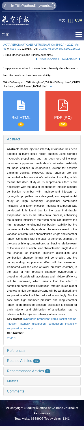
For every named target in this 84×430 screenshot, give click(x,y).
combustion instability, (63, 323)
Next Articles (70, 59)
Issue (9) (15, 48)
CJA (78, 20)
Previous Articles (49, 59)
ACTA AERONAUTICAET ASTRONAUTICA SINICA (33, 44)
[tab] (42, 139)
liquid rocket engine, (64, 319)
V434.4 (11, 337)
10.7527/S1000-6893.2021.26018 (59, 48)
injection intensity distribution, (28, 323)
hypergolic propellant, (37, 319)
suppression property (20, 328)
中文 (62, 20)
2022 (70, 44)
